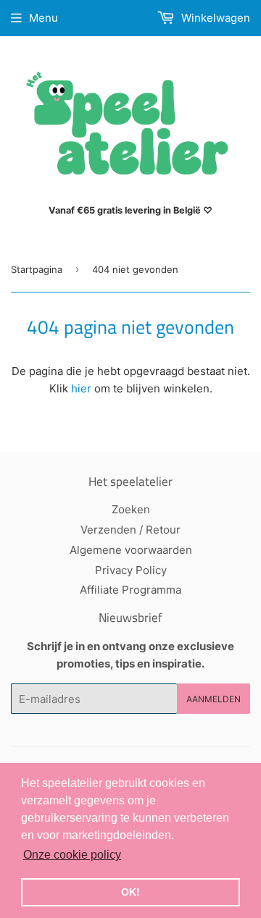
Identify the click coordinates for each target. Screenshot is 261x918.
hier (81, 388)
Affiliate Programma (130, 590)
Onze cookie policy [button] (72, 854)
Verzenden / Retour (130, 529)
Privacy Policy (131, 570)
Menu (43, 18)
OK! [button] (130, 892)
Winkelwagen (214, 18)
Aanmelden (213, 699)
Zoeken (131, 509)
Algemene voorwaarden (131, 550)
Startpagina (36, 269)
